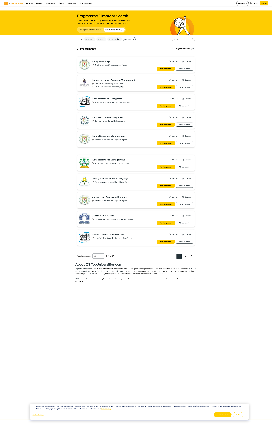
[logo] (13, 3)
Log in (256, 3)
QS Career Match (82, 279)
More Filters (128, 39)
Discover (39, 3)
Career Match (50, 3)
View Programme (165, 69)
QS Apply (101, 274)
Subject (100, 39)
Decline (238, 415)
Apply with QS (242, 3)
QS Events (90, 274)
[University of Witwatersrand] (84, 83)
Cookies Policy (106, 409)
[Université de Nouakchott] (84, 163)
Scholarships (72, 3)
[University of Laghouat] (84, 64)
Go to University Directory (113, 30)
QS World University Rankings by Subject (110, 271)
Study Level (113, 39)
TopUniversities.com (83, 269)
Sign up (263, 3)
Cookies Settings (38, 415)
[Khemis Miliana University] (84, 101)
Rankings (29, 3)
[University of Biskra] (84, 120)
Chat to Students (85, 3)
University (88, 39)
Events (61, 3)
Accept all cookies (223, 415)
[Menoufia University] (84, 181)
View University (184, 69)
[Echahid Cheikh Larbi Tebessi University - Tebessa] (84, 219)
